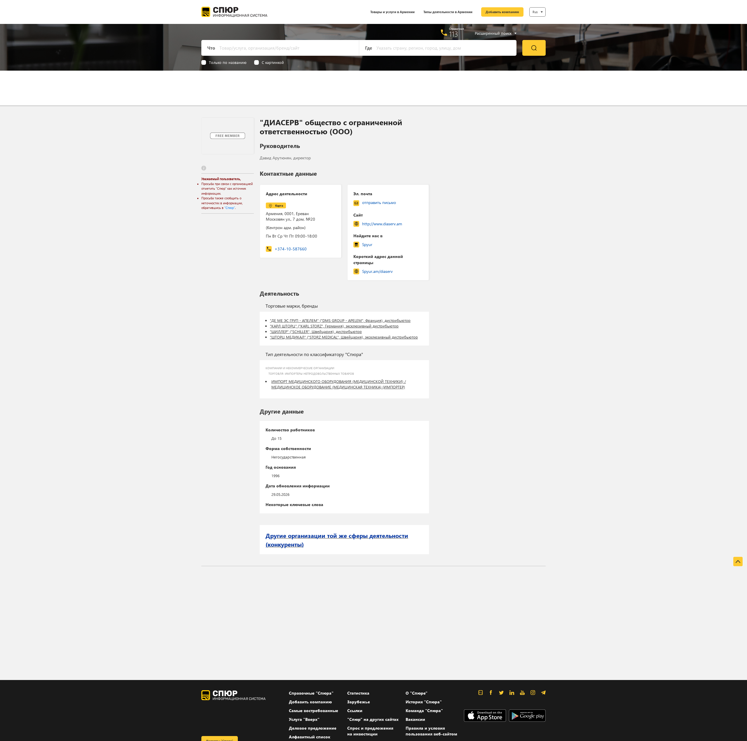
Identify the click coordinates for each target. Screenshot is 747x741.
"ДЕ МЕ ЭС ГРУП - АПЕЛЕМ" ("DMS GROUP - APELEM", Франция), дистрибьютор (340, 320)
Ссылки (354, 710)
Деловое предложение (312, 728)
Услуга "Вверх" (304, 719)
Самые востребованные (313, 710)
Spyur (367, 244)
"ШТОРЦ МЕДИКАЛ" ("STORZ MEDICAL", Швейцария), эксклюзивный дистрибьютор (344, 336)
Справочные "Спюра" (311, 693)
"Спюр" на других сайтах (373, 719)
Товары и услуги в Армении (392, 12)
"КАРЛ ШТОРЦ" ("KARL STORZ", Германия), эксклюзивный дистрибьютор (334, 325)
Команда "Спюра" (424, 710)
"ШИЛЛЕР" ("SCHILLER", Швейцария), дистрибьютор (316, 331)
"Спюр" (229, 208)
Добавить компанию (502, 12)
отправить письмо (379, 202)
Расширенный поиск (493, 33)
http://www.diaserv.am (382, 223)
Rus (535, 12)
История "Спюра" (424, 702)
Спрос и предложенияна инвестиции (370, 731)
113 (453, 34)
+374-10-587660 (291, 249)
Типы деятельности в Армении (447, 12)
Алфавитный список (309, 737)
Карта (279, 205)
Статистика (358, 693)
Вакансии (415, 719)
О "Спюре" (416, 693)
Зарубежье (358, 702)
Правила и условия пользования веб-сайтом (431, 731)
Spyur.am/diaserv (377, 271)
